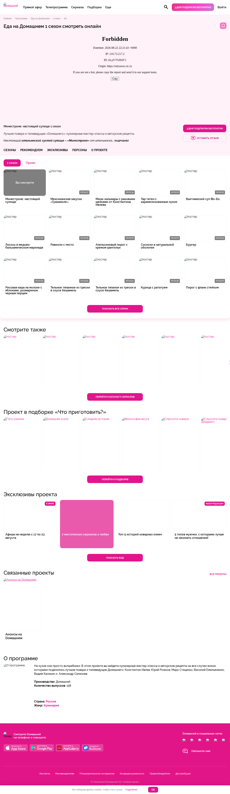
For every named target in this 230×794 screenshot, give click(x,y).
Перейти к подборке (115, 479)
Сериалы (77, 7)
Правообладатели (160, 773)
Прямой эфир (32, 7)
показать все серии (115, 308)
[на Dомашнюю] (11, 5)
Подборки (94, 7)
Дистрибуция (183, 773)
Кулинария (51, 705)
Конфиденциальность (132, 773)
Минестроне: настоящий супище (27, 126)
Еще (108, 7)
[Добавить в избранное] (223, 25)
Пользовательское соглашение (97, 773)
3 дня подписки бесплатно (193, 7)
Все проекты (218, 574)
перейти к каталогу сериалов (115, 396)
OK (153, 789)
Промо (30, 163)
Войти (222, 7)
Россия (51, 701)
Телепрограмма (56, 7)
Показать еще (115, 557)
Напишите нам (200, 751)
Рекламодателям (64, 773)
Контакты (45, 773)
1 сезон (55, 126)
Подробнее (131, 790)
